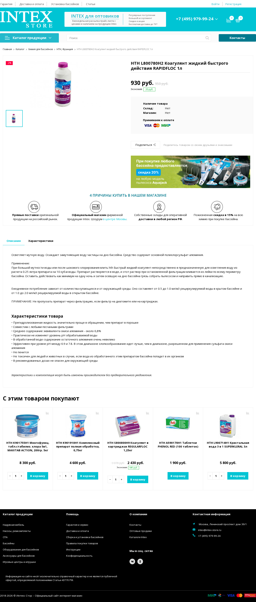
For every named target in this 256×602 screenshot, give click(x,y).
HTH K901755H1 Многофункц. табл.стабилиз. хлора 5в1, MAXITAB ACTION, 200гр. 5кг (27, 446)
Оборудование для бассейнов (21, 549)
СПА (5, 537)
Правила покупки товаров (82, 543)
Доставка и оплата (31, 4)
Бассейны (8, 543)
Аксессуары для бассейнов (19, 555)
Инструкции (73, 549)
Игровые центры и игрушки (19, 562)
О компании (138, 514)
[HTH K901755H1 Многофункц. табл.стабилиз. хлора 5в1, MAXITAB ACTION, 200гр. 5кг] (28, 425)
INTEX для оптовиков (95, 16)
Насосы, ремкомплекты (17, 531)
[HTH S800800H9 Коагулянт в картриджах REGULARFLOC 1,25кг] (128, 425)
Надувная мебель (13, 524)
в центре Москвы (115, 219)
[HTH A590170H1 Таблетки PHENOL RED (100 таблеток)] (178, 425)
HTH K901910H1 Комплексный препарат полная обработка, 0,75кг (78, 446)
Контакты (237, 38)
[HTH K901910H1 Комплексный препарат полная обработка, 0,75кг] (78, 425)
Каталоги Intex (138, 537)
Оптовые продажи (140, 531)
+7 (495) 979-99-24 (194, 18)
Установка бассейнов (65, 4)
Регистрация (233, 4)
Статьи (90, 4)
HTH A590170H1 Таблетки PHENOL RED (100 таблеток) (178, 444)
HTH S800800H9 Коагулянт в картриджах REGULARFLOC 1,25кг (127, 446)
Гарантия (6, 4)
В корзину (37, 476)
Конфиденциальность (79, 555)
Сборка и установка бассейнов (84, 537)
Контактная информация (211, 514)
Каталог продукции (29, 38)
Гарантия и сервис (77, 524)
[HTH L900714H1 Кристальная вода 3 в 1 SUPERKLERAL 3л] (228, 425)
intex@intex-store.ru (209, 530)
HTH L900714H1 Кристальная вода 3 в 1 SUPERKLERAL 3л (228, 444)
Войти (215, 4)
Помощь (72, 514)
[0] (238, 21)
